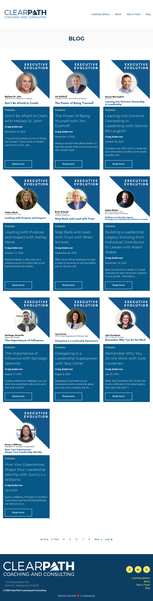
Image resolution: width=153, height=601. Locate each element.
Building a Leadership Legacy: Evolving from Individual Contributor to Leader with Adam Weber (124, 242)
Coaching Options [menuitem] (141, 578)
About (118, 14)
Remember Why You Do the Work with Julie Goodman (125, 358)
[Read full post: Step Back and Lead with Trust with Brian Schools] (76, 199)
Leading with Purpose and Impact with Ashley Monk (26, 237)
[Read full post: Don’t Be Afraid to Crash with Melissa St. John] (26, 83)
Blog (148, 14)
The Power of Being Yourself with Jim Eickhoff (72, 121)
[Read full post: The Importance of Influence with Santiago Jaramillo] (26, 320)
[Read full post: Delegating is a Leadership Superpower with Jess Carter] (76, 320)
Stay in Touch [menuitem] (143, 584)
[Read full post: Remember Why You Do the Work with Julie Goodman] (126, 320)
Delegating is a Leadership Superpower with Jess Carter (76, 358)
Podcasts (10, 110)
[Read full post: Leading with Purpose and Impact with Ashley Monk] (26, 199)
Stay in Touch (133, 14)
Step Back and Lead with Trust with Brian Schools (74, 237)
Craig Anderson (14, 126)
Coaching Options (100, 14)
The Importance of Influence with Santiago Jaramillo (26, 358)
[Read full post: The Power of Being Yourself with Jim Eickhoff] (76, 83)
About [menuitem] (147, 581)
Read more (18, 164)
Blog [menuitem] (147, 588)
